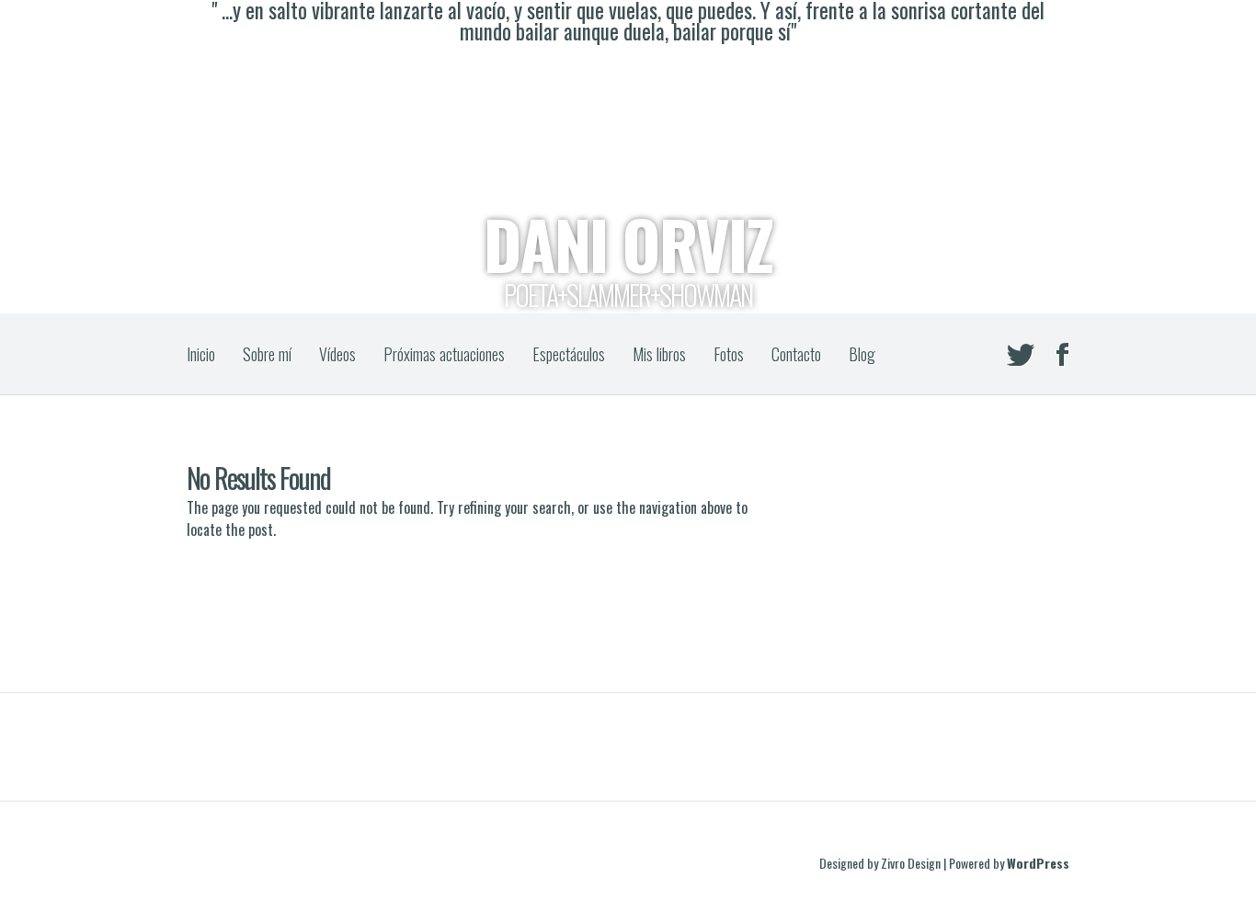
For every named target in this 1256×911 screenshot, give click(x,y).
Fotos (729, 354)
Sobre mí (267, 354)
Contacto (796, 354)
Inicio (201, 354)
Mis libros (659, 354)
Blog (862, 354)
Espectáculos (568, 354)
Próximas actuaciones (444, 354)
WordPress (1038, 862)
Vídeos (337, 354)
